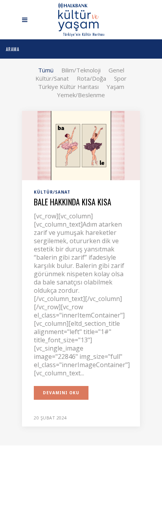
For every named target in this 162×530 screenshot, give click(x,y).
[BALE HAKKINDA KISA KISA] (81, 144)
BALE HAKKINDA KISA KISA (72, 202)
